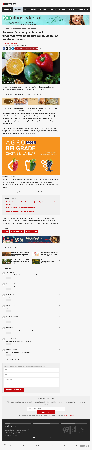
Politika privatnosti (40, 445)
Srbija (15, 43)
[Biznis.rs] (11, 426)
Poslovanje (48, 437)
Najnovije (8, 9)
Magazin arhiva (68, 445)
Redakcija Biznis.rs (19, 45)
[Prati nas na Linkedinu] (89, 446)
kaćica (8, 305)
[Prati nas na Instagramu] (87, 446)
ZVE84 (8, 338)
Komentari (7, 269)
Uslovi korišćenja (51, 445)
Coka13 (8, 349)
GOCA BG (9, 316)
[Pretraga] (87, 9)
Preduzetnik (43, 9)
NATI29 (8, 327)
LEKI (7, 283)
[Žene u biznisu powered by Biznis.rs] (82, 429)
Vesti (26, 9)
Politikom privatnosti (69, 415)
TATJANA (9, 272)
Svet (34, 430)
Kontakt (25, 445)
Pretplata (76, 445)
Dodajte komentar (10, 360)
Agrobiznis (5, 43)
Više (40, 48)
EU (34, 437)
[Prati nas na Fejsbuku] (81, 446)
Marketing (31, 445)
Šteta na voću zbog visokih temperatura (20, 211)
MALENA (9, 294)
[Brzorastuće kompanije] (74, 429)
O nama (12, 445)
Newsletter (59, 445)
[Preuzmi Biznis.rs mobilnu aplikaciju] (83, 446)
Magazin (82, 9)
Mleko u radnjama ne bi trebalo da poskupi (20, 208)
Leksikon (18, 9)
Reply (8, 278)
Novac (33, 9)
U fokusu (62, 9)
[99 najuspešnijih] (66, 429)
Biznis (53, 9)
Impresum (18, 445)
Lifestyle (72, 9)
